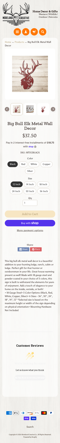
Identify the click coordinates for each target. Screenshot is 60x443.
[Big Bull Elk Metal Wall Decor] (17, 109)
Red (24, 165)
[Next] (53, 109)
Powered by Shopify (30, 437)
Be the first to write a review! (30, 377)
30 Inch (31, 192)
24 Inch (17, 192)
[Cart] (34, 31)
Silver (31, 172)
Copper (47, 165)
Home (8, 42)
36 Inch (45, 192)
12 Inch (18, 185)
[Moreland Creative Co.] (16, 14)
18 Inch (44, 185)
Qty (30, 198)
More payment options (30, 230)
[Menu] (17, 31)
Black (14, 165)
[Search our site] (42, 31)
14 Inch (31, 185)
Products (19, 42)
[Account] (25, 31)
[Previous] (7, 109)
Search (30, 426)
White (35, 165)
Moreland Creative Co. (29, 434)
